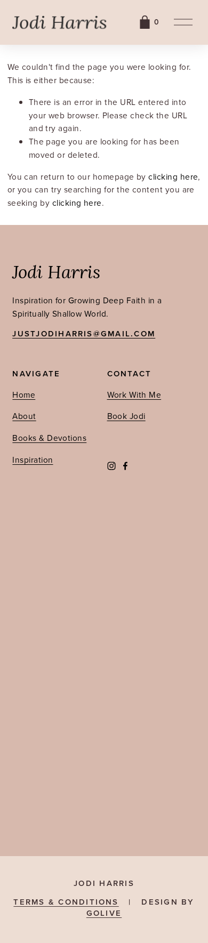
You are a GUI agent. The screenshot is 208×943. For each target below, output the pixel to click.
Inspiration (32, 459)
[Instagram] (111, 466)
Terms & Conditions (65, 902)
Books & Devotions (49, 438)
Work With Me (134, 394)
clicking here (173, 176)
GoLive (104, 913)
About (24, 416)
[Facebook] (125, 466)
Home (23, 394)
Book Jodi (126, 416)
